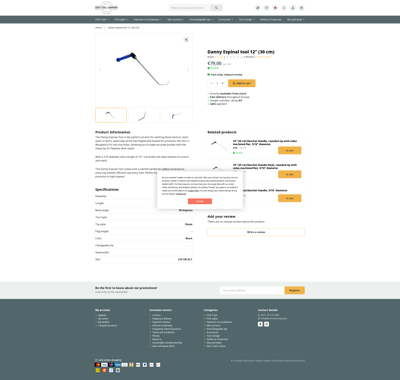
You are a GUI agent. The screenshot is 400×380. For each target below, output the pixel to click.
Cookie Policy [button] (193, 190)
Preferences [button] (181, 194)
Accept (200, 201)
